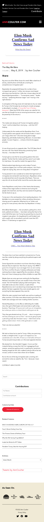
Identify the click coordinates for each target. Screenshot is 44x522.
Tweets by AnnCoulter (13, 470)
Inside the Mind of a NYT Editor (12, 442)
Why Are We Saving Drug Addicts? (13, 438)
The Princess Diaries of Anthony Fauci (13, 433)
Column (5, 71)
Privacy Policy (22, 512)
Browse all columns (13, 409)
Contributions (22, 386)
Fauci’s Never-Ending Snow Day (12, 429)
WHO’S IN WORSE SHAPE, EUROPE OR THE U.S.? (17, 425)
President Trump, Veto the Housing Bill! (14, 446)
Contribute (36, 11)
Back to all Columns (8, 63)
